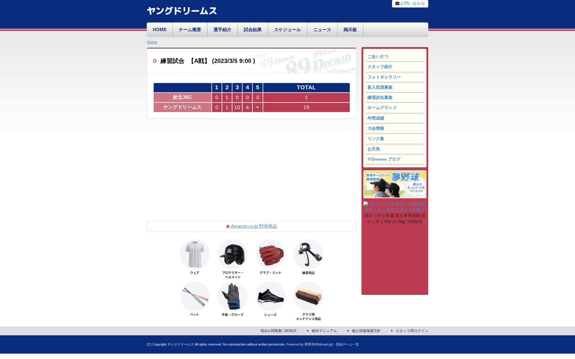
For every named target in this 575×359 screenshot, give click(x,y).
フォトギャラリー (384, 77)
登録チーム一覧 (347, 344)
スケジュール (287, 29)
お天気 (373, 149)
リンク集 (375, 138)
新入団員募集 (380, 87)
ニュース (322, 29)
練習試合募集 (380, 97)
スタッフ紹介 (380, 66)
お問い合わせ (412, 3)
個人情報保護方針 (366, 331)
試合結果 (253, 29)
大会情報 (375, 128)
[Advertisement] (395, 260)
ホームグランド (382, 107)
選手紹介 (222, 29)
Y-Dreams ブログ (383, 159)
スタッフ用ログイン (412, 331)
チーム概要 (190, 29)
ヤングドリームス (182, 9)
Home (152, 42)
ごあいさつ (377, 56)
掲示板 (350, 29)
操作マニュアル (324, 331)
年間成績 (375, 118)
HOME (160, 29)
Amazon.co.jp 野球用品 (254, 226)
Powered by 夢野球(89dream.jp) (309, 344)
